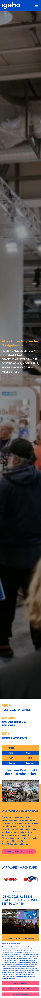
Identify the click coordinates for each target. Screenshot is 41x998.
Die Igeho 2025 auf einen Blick (19, 851)
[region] (20, 969)
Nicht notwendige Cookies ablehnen (20, 989)
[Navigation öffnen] (36, 5)
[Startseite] (11, 5)
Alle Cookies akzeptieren (20, 994)
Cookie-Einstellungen (20, 983)
